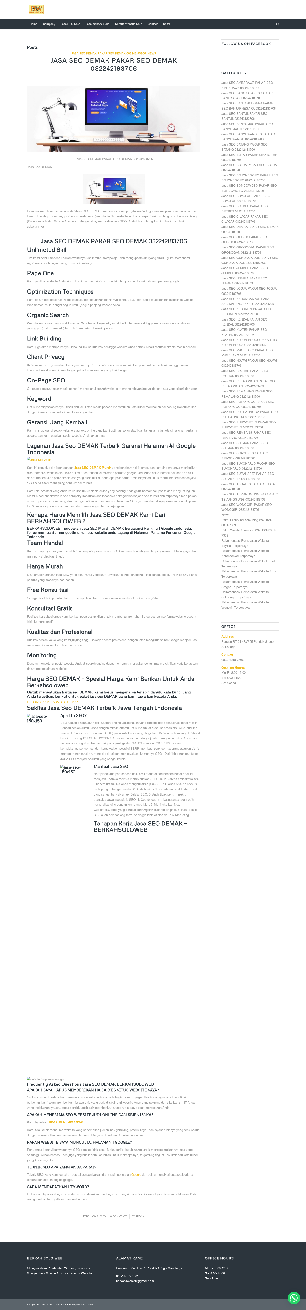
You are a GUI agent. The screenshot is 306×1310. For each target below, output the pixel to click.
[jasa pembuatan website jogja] (113, 459)
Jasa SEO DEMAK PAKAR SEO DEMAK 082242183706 (109, 53)
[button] (294, 1298)
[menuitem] (33, 24)
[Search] (276, 24)
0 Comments (118, 1216)
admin (140, 1216)
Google (136, 1174)
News (151, 53)
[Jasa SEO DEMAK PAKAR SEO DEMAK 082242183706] (113, 119)
